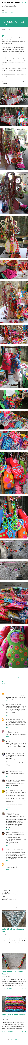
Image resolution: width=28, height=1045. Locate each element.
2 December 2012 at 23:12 (18, 753)
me (2, 679)
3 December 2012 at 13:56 (18, 832)
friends (16, 677)
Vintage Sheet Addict (11, 731)
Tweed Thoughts (10, 813)
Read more (23, 946)
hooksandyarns (9, 694)
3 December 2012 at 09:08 (13, 781)
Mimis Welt (8, 832)
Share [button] (3, 683)
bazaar (7, 677)
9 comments (9, 988)
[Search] (22, 2)
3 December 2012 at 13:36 (13, 814)
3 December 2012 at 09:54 (16, 790)
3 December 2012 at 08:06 (16, 771)
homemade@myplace (11, 2)
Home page (4, 12)
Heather (8, 849)
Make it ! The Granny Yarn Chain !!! (12, 973)
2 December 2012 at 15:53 (20, 694)
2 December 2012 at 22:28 (16, 740)
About (12, 12)
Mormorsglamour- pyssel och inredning (15, 780)
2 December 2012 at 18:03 (19, 719)
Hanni (7, 771)
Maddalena (8, 753)
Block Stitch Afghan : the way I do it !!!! (14, 1015)
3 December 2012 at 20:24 (17, 849)
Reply (7, 701)
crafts (11, 677)
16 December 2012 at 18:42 (18, 864)
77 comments (9, 1031)
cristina (7, 740)
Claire (7, 790)
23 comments (9, 946)
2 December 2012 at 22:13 (13, 732)
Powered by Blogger (15, 1039)
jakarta (20, 677)
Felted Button (9, 719)
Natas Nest (8, 864)
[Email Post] (2, 681)
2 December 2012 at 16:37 (15, 704)
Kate (7, 704)
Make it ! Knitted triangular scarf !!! (13, 930)
